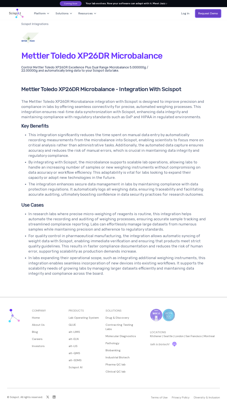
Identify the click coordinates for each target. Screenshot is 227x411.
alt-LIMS (74, 332)
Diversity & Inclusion (207, 397)
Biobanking (113, 350)
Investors (38, 346)
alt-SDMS (75, 360)
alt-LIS (73, 346)
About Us (38, 325)
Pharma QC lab (116, 364)
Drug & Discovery (117, 318)
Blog (35, 332)
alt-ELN (74, 339)
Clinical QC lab (116, 371)
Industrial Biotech (118, 357)
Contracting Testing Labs (119, 327)
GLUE (72, 325)
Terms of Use (159, 397)
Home (36, 318)
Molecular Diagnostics (121, 336)
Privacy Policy (181, 397)
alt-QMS (74, 353)
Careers (37, 339)
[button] (42, 13)
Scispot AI (75, 367)
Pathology (112, 343)
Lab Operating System (84, 318)
